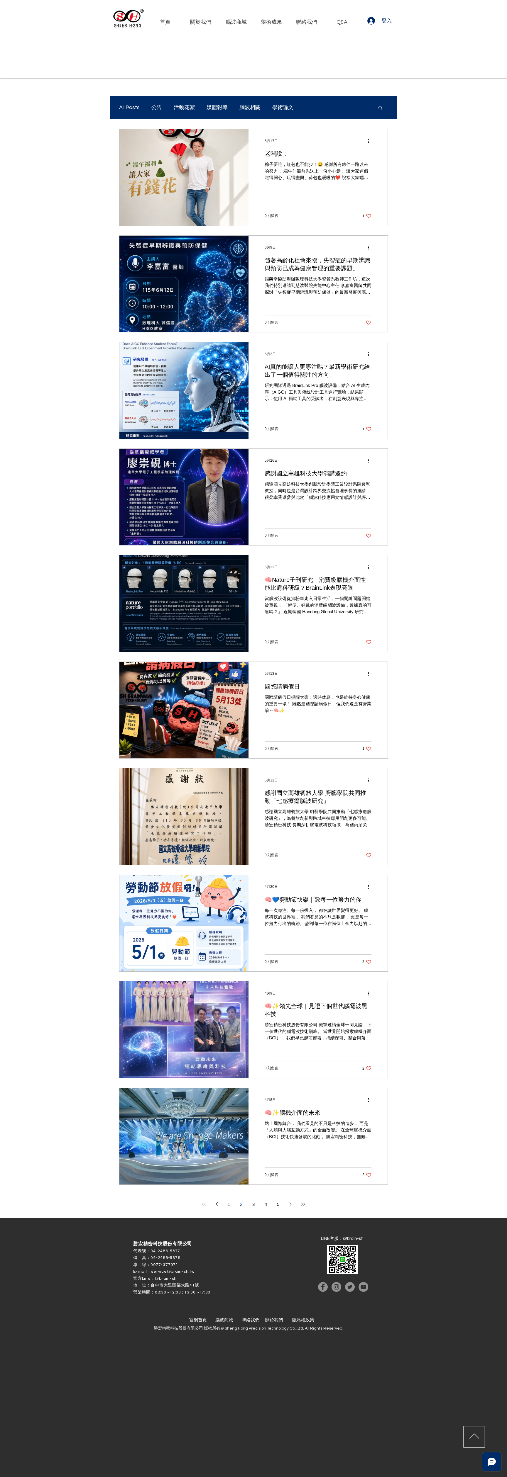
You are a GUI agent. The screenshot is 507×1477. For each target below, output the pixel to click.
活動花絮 (184, 107)
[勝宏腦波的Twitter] (350, 1287)
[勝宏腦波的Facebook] (323, 1287)
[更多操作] (370, 141)
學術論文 (282, 107)
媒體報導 (217, 107)
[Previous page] (216, 1204)
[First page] (204, 1204)
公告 (156, 107)
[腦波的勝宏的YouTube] (363, 1287)
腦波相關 (250, 107)
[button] (380, 108)
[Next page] (290, 1204)
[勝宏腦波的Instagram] (336, 1287)
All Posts (129, 107)
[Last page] (303, 1204)
